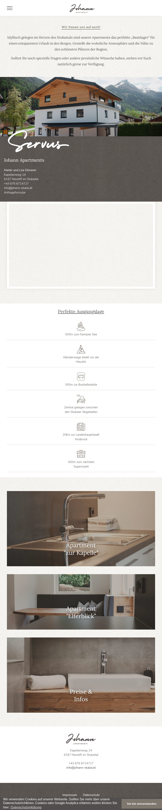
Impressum (69, 795)
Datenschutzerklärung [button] (26, 807)
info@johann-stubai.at (18, 188)
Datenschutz (91, 795)
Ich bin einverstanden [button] (141, 803)
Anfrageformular (15, 192)
